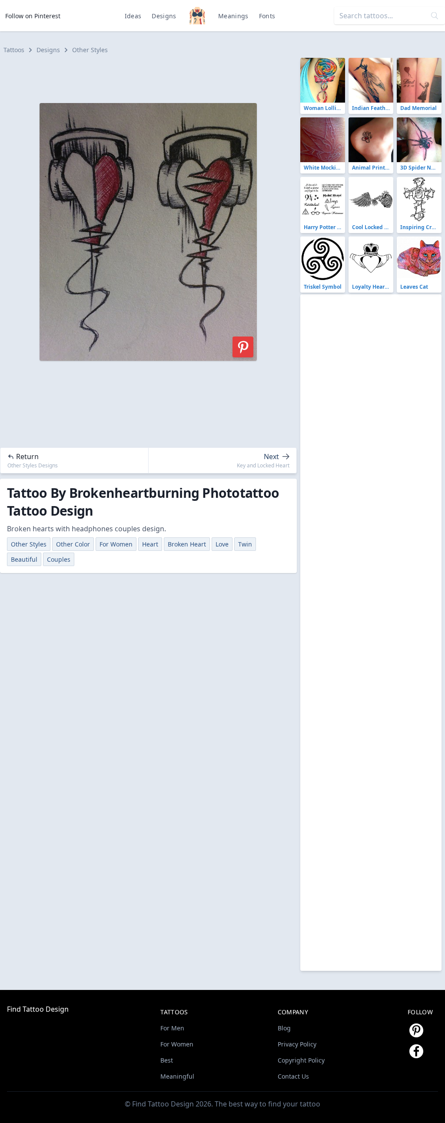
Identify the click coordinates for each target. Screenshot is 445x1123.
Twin (245, 544)
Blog (284, 1028)
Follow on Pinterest (32, 16)
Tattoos (13, 50)
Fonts (267, 16)
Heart (150, 544)
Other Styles (90, 50)
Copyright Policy (301, 1060)
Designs (164, 16)
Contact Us (293, 1076)
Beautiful (24, 559)
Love (222, 544)
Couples (58, 559)
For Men (172, 1028)
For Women (116, 544)
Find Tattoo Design (38, 1009)
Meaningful (177, 1076)
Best (166, 1060)
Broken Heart (187, 544)
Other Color (73, 544)
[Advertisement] (152, 77)
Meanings (233, 16)
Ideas (133, 16)
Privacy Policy (297, 1044)
